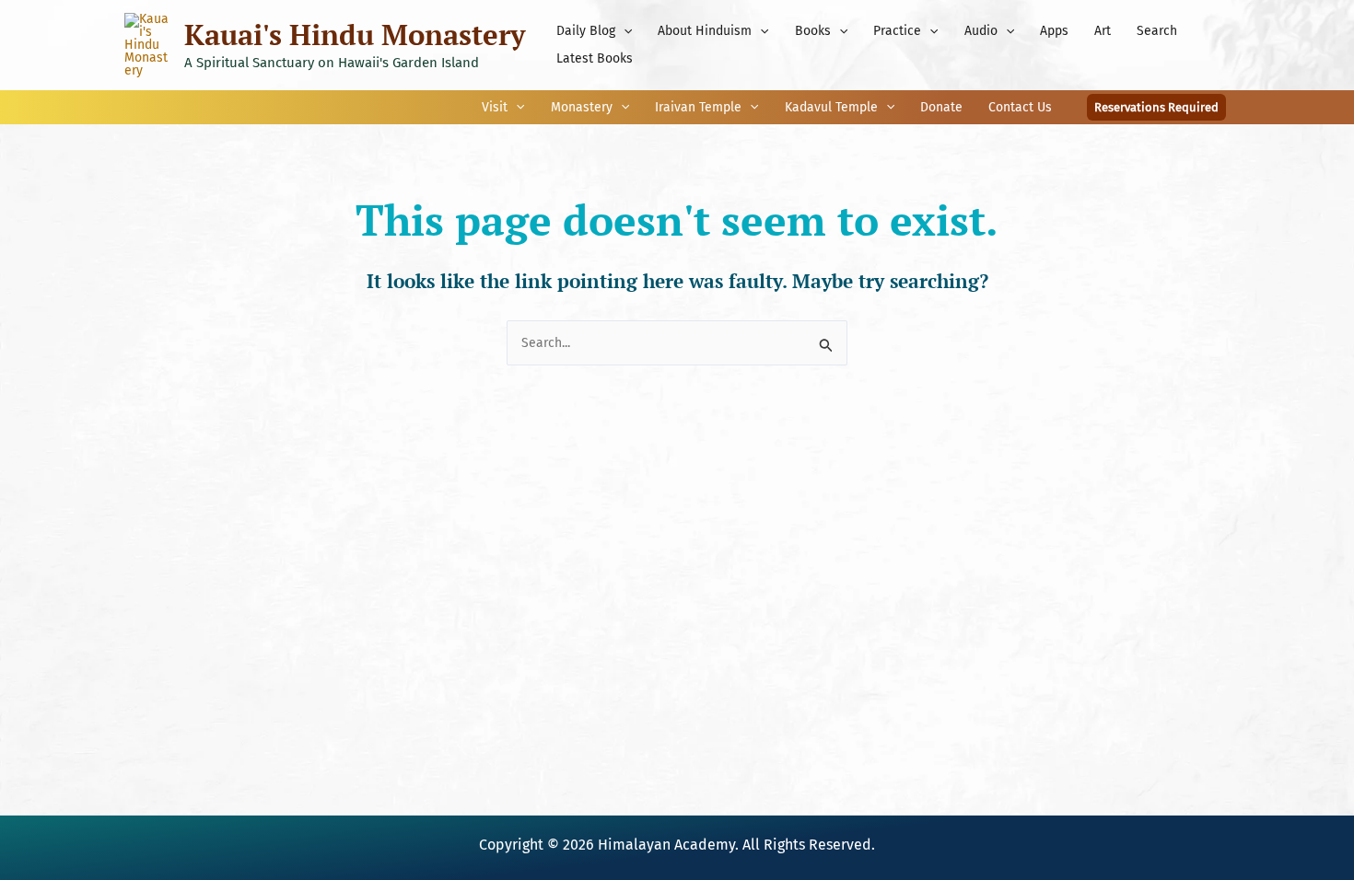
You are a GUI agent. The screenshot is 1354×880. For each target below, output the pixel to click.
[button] (623, 31)
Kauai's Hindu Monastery (354, 34)
